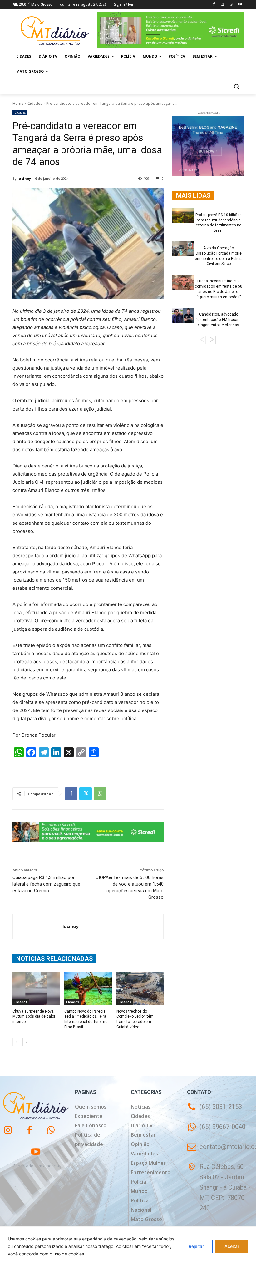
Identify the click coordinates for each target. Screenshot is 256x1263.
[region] (128, 1244)
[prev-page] (16, 1042)
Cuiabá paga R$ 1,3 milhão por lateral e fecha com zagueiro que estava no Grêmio (46, 884)
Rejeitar (196, 1246)
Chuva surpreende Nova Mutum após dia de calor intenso (33, 1016)
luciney (24, 178)
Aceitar (231, 1246)
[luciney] (37, 926)
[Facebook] (214, 4)
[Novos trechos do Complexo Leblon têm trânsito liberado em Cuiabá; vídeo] (140, 988)
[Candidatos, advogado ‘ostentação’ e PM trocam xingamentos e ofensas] (183, 315)
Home (17, 103)
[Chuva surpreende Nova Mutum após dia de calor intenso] (36, 988)
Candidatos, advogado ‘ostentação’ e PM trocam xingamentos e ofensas (218, 319)
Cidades (34, 103)
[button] (236, 86)
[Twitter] (85, 793)
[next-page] (26, 1042)
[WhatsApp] (231, 4)
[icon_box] (216, 1131)
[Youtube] (240, 4)
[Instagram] (222, 4)
